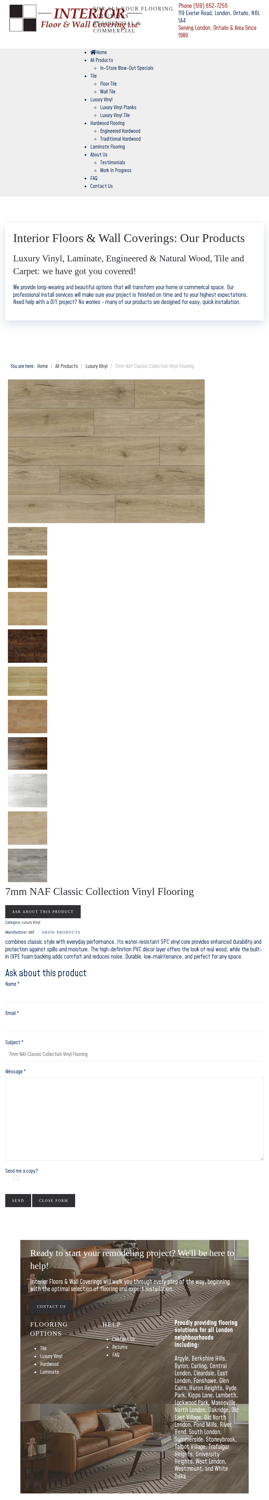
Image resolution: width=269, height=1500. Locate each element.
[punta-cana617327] (28, 790)
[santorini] (28, 865)
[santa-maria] (28, 828)
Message (15, 1071)
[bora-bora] (28, 573)
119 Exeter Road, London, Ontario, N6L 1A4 (219, 17)
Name (12, 984)
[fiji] (28, 608)
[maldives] (28, 681)
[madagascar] (28, 646)
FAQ (115, 1355)
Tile (43, 1348)
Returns (120, 1347)
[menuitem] (98, 52)
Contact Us (51, 1306)
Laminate (49, 1372)
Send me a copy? (21, 1171)
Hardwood (49, 1364)
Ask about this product (43, 912)
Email (12, 1013)
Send (18, 1201)
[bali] (106, 451)
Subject (14, 1042)
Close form (53, 1201)
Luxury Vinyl (51, 1356)
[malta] (28, 716)
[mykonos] (28, 753)
